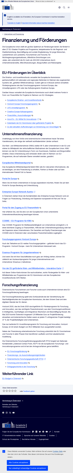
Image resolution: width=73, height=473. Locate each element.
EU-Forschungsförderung (17, 351)
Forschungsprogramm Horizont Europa (19, 239)
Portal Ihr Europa (9, 178)
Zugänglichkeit (43, 439)
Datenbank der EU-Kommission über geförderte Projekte (29, 123)
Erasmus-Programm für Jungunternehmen (20, 252)
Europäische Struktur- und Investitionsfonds (24, 100)
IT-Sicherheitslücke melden (11, 435)
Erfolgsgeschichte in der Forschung (21, 367)
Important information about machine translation (38, 23)
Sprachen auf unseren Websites (35, 435)
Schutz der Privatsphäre (10, 439)
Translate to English (14, 23)
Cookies (52, 435)
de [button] (59, 7)
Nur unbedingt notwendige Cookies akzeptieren (27, 468)
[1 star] (3, 391)
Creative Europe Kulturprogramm (20, 112)
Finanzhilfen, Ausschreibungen (19, 115)
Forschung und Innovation (17, 363)
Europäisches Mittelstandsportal (16, 163)
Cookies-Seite (57, 451)
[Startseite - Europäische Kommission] (8, 7)
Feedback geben (29, 391)
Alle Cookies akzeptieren (18, 462)
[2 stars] (5, 391)
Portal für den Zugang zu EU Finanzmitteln (20, 207)
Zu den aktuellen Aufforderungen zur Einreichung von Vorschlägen (33, 127)
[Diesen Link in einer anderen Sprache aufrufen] (43, 100)
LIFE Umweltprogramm (16, 108)
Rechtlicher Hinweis (28, 439)
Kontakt (57, 432)
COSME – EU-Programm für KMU (17, 221)
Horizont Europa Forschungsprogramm (22, 104)
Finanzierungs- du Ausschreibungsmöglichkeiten (26, 355)
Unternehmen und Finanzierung (14, 34)
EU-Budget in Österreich (11, 378)
